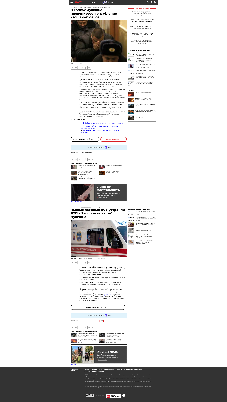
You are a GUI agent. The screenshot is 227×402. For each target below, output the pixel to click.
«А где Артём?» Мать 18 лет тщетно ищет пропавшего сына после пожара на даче (145, 236)
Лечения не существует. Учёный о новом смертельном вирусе (145, 229)
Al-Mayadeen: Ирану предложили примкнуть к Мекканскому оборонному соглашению (142, 13)
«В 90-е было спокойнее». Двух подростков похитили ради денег (145, 77)
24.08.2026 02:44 (75, 207)
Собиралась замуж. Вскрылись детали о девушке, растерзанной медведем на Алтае (145, 54)
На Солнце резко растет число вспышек (143, 93)
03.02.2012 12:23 (75, 7)
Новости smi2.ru (76, 202)
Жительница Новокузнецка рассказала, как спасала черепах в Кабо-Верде (142, 41)
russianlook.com (78, 63)
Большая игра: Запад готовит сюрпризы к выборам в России (143, 99)
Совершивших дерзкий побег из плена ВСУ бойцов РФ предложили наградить (115, 335)
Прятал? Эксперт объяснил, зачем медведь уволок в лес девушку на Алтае (145, 213)
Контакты (87, 369)
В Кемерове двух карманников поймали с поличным (114, 172)
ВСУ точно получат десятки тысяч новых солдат (144, 116)
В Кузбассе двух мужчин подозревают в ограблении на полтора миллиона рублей (86, 178)
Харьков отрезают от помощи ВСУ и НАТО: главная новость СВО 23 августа (87, 341)
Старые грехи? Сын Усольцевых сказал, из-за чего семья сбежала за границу (146, 83)
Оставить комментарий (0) (113, 139)
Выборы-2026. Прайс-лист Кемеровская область (129, 369)
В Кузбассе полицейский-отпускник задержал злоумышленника (85, 173)
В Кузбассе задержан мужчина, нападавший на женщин (86, 166)
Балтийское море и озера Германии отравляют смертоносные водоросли (145, 111)
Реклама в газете (109, 369)
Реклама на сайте (97, 369)
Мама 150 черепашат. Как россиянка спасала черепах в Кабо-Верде (142, 20)
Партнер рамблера (100, 395)
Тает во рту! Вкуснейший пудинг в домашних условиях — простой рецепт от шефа (145, 225)
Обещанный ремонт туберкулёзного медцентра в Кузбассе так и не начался (142, 34)
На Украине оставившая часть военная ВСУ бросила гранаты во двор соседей (87, 335)
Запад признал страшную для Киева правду (145, 105)
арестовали (108, 295)
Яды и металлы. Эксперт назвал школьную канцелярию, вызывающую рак (144, 242)
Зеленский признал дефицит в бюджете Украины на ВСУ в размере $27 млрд (114, 341)
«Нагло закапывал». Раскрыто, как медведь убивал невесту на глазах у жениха (146, 219)
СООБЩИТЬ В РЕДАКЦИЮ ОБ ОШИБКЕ (94, 371)
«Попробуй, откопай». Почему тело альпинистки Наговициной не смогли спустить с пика (145, 66)
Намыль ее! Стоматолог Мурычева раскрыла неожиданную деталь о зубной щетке (145, 72)
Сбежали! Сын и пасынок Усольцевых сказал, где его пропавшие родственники (146, 60)
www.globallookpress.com (100, 258)
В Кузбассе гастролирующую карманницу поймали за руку (114, 166)
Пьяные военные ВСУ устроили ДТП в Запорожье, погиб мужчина (142, 27)
